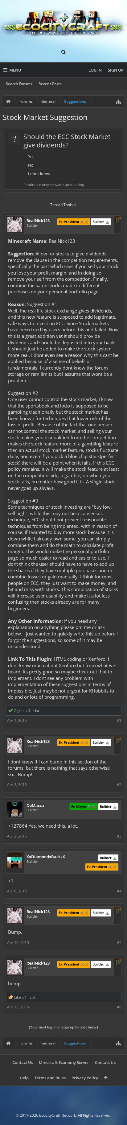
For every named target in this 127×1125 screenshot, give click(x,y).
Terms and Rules (50, 1078)
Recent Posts (50, 83)
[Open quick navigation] (118, 101)
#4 (119, 891)
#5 (119, 942)
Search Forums (19, 83)
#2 (119, 784)
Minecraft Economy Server (64, 1062)
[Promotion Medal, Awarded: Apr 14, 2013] (117, 220)
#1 (119, 720)
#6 (119, 1007)
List (36, 710)
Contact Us (22, 1062)
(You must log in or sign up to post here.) (63, 1027)
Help (24, 1078)
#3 (119, 836)
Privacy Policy (85, 1078)
